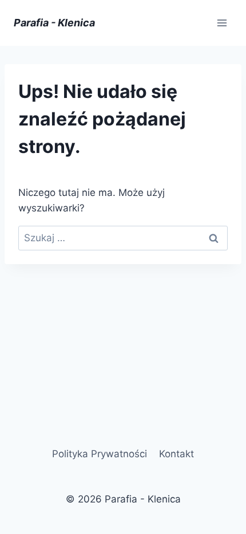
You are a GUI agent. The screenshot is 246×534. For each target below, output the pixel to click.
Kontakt (176, 454)
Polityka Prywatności (99, 454)
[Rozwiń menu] (221, 23)
